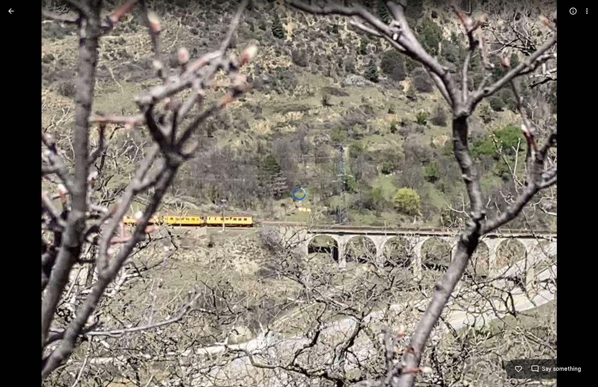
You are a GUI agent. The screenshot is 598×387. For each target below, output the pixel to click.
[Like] (518, 369)
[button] (19, 193)
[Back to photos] (11, 11)
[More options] (587, 11)
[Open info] (573, 11)
